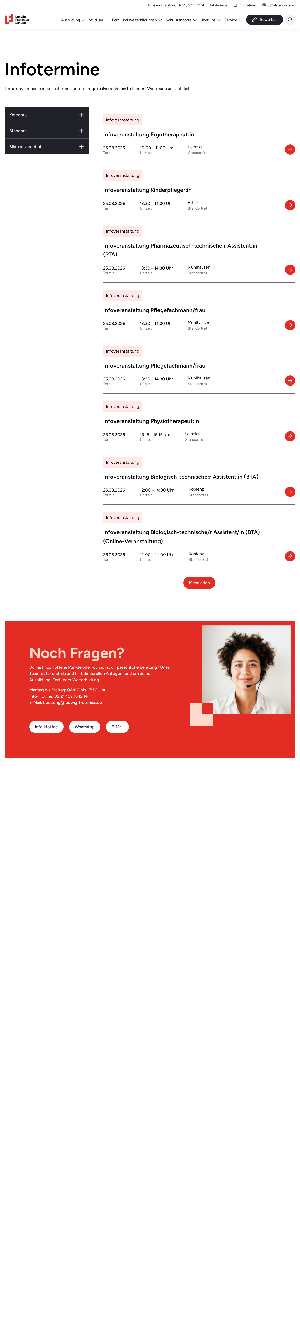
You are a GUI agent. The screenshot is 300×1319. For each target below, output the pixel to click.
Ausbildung (70, 20)
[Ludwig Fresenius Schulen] (17, 20)
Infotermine (218, 5)
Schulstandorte (178, 20)
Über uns (207, 20)
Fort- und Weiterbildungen (134, 20)
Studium (96, 20)
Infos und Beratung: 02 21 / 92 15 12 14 (176, 5)
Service (230, 20)
